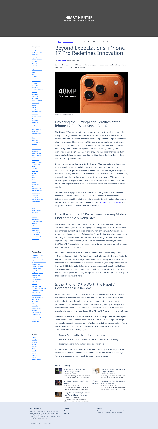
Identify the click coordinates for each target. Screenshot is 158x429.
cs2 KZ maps (35, 277)
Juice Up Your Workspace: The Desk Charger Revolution (113, 370)
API (33, 226)
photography (35, 120)
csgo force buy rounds (37, 260)
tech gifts (34, 169)
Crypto (33, 72)
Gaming (34, 50)
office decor (35, 158)
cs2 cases (34, 284)
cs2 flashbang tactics (37, 273)
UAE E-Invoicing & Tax (37, 237)
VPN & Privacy (35, 239)
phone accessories (37, 68)
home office (35, 151)
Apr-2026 (34, 355)
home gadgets (35, 184)
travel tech (34, 217)
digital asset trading (37, 308)
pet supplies (35, 127)
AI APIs (34, 107)
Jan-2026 (34, 348)
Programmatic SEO (37, 52)
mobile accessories (37, 100)
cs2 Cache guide (36, 275)
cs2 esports (35, 257)
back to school (35, 160)
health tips (34, 92)
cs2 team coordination (37, 255)
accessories (35, 54)
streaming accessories (38, 90)
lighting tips (35, 85)
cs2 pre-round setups (37, 266)
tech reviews (35, 98)
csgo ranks (34, 271)
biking (33, 179)
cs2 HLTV (34, 282)
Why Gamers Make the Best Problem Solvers (76, 382)
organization (35, 206)
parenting (34, 144)
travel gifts (34, 173)
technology (35, 57)
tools (33, 136)
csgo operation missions (38, 279)
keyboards (34, 76)
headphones (35, 208)
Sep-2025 (34, 346)
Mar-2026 (34, 353)
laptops (34, 182)
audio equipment (36, 129)
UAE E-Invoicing (36, 232)
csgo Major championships (39, 288)
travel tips (34, 204)
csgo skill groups (36, 292)
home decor (35, 131)
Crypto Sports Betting (37, 221)
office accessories (36, 188)
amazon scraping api (37, 317)
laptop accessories (37, 153)
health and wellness (37, 162)
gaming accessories (37, 111)
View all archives (36, 359)
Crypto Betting (35, 234)
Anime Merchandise (37, 70)
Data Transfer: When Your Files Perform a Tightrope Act (74, 370)
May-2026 (34, 340)
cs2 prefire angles (36, 268)
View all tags (35, 321)
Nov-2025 (34, 344)
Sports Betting (35, 228)
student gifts (35, 96)
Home (59, 42)
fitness (33, 138)
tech (33, 303)
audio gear (34, 63)
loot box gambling (36, 312)
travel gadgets (35, 103)
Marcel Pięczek (36, 314)
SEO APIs (34, 65)
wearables (34, 175)
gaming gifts (35, 94)
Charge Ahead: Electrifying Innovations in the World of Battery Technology (77, 394)
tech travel (34, 147)
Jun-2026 (34, 351)
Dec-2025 (34, 342)
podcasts (34, 310)
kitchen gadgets (36, 193)
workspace (34, 83)
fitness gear (35, 140)
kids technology (36, 164)
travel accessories (36, 116)
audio (33, 186)
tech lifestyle (35, 212)
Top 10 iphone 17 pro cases (109, 202)
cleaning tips (35, 109)
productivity (35, 122)
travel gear (35, 171)
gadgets (34, 105)
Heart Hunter (79, 17)
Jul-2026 (34, 357)
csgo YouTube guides (37, 297)
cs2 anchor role (36, 264)
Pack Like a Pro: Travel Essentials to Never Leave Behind (113, 382)
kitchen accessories (37, 190)
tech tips (34, 118)
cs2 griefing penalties (37, 290)
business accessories (37, 199)
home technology (36, 210)
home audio (35, 114)
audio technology (36, 155)
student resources (36, 149)
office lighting (35, 219)
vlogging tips (35, 87)
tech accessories (68, 42)
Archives (66, 413)
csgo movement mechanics (39, 262)
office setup (35, 195)
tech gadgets (35, 79)
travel (33, 166)
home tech (34, 223)
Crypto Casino (35, 230)
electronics (35, 197)
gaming (34, 177)
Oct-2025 (34, 337)
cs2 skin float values (37, 319)
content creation (36, 201)
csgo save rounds (36, 295)
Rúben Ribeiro (35, 299)
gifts (33, 74)
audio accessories (36, 133)
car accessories (36, 142)
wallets (34, 215)
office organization (37, 59)
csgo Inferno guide (37, 286)
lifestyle (34, 125)
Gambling (34, 61)
